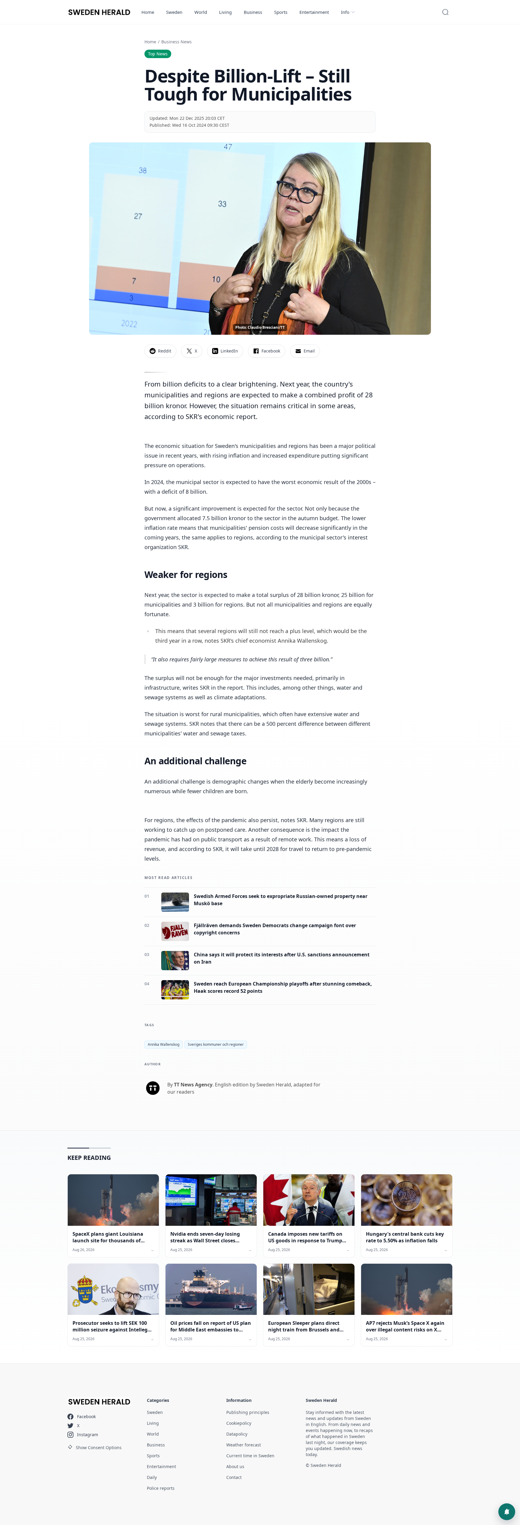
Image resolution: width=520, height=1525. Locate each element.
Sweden (174, 12)
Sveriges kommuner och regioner (216, 1044)
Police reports (161, 1488)
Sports (280, 12)
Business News (176, 42)
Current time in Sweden (250, 1455)
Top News (158, 54)
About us (235, 1466)
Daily (152, 1477)
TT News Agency (193, 1084)
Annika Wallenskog (163, 1044)
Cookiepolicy (238, 1423)
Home (147, 12)
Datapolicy (236, 1434)
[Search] (445, 12)
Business (253, 12)
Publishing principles (247, 1412)
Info (345, 12)
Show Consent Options (99, 1447)
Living (225, 12)
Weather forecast (243, 1445)
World (200, 12)
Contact (234, 1477)
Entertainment (314, 12)
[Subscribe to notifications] (506, 1511)
